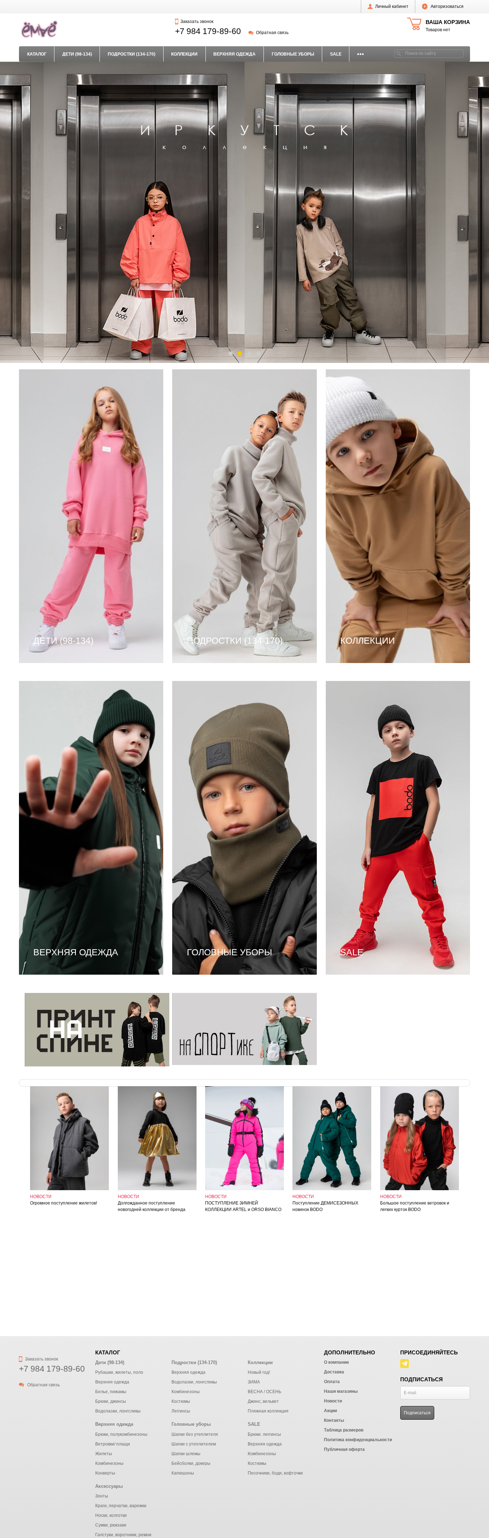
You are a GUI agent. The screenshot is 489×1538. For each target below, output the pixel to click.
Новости (41, 1196)
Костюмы (45, 439)
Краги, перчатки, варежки (120, 1505)
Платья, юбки (358, 750)
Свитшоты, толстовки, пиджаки (228, 481)
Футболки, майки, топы (63, 492)
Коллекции (184, 54)
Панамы (198, 729)
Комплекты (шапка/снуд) (219, 719)
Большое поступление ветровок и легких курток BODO (414, 1206)
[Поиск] (398, 53)
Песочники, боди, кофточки (376, 740)
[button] (230, 354)
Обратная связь (272, 32)
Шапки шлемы (206, 782)
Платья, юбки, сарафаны (220, 460)
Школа (349, 460)
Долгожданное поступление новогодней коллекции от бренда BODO (151, 1207)
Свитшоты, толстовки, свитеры (74, 481)
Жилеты (44, 719)
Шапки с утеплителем (215, 771)
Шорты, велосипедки (61, 502)
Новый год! (355, 428)
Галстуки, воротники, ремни (123, 1534)
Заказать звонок (196, 21)
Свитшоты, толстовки (368, 761)
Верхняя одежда (234, 54)
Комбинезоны (51, 428)
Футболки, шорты (363, 771)
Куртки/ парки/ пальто (61, 761)
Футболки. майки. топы (217, 492)
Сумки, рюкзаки (110, 1525)
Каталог (37, 54)
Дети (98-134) (77, 54)
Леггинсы (45, 449)
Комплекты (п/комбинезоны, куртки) (80, 740)
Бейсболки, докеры (212, 698)
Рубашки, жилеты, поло (64, 471)
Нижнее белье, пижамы (218, 449)
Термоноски (49, 782)
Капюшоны (201, 708)
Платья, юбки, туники (61, 460)
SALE (336, 54)
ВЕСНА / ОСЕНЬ (363, 386)
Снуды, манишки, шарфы (220, 750)
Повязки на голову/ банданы (225, 740)
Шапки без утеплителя (216, 761)
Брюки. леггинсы (362, 698)
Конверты (46, 750)
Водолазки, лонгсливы (63, 418)
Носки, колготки (111, 1515)
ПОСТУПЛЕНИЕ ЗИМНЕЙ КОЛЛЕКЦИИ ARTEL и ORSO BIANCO (243, 1206)
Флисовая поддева (365, 449)
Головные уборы (293, 54)
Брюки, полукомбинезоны (67, 698)
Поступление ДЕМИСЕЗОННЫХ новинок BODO (325, 1206)
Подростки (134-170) (131, 54)
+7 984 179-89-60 (208, 31)
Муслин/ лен (356, 418)
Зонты (101, 1496)
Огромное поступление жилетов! (63, 1203)
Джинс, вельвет (360, 396)
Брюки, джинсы (53, 396)
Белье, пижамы (53, 386)
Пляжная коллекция (366, 439)
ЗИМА (348, 407)
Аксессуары (109, 1486)
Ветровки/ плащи (55, 708)
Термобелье (49, 771)
